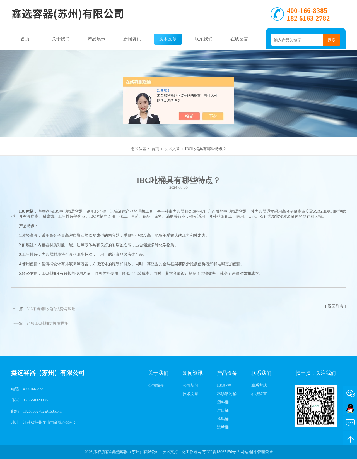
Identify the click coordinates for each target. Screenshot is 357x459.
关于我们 (61, 39)
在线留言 (239, 39)
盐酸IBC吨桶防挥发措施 (47, 323)
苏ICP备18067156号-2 (220, 452)
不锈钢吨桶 (227, 394)
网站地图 (248, 452)
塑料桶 (223, 402)
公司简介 (156, 385)
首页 (25, 39)
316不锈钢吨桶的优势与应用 (51, 309)
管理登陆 (265, 452)
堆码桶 (223, 419)
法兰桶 (223, 427)
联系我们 (204, 39)
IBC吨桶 (224, 385)
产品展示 (96, 39)
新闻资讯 (132, 39)
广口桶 (223, 410)
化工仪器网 (191, 452)
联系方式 (259, 385)
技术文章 (168, 39)
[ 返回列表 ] (335, 306)
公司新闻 (190, 385)
